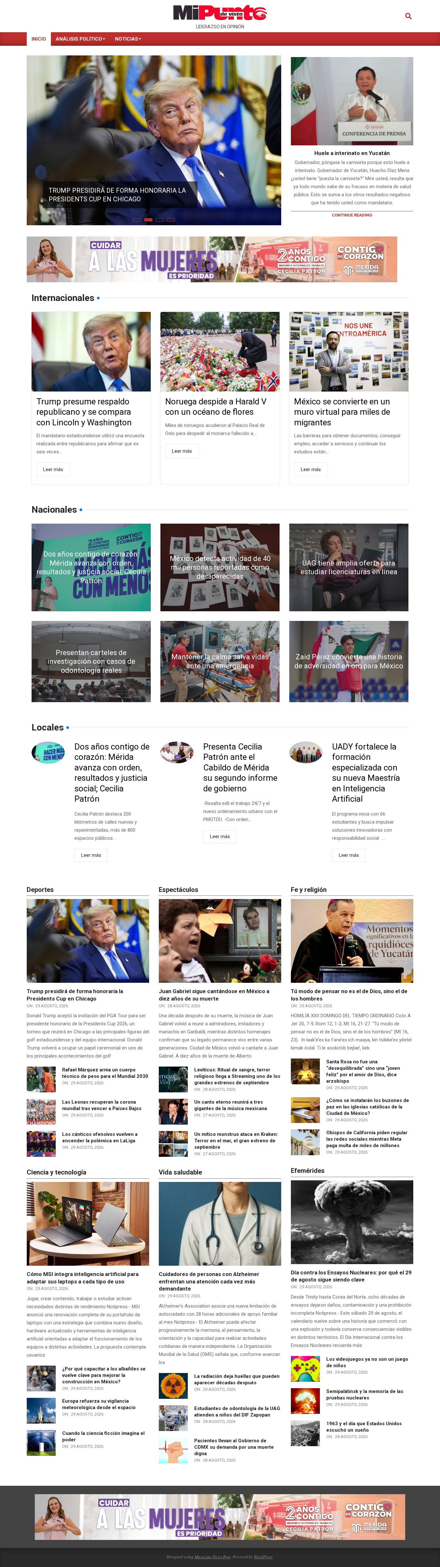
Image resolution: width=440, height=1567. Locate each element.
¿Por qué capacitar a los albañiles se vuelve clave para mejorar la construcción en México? (104, 1368)
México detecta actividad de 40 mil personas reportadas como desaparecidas (220, 561)
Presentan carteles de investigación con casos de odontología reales (91, 655)
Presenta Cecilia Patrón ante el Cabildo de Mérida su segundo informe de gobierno (240, 761)
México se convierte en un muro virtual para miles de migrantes (342, 405)
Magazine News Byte (213, 1550)
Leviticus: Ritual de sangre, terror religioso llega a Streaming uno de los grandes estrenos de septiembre (237, 1069)
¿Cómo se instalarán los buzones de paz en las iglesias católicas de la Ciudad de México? (367, 1100)
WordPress (263, 1550)
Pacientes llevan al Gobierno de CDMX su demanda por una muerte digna (234, 1440)
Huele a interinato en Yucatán (352, 153)
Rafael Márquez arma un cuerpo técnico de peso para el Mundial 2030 (119, 171)
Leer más (53, 463)
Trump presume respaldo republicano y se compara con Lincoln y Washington (84, 405)
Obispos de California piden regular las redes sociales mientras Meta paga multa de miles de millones (366, 1132)
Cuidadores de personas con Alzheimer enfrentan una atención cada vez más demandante (209, 1274)
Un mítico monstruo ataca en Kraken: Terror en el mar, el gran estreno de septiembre (236, 1134)
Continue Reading (352, 215)
